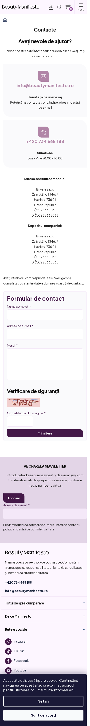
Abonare (14, 498)
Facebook (21, 660)
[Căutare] (59, 7)
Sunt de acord (43, 715)
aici (71, 690)
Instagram (21, 641)
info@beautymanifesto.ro (45, 85)
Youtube (20, 670)
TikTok (19, 651)
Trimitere (45, 433)
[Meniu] (80, 7)
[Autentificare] (48, 7)
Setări (43, 701)
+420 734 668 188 (45, 141)
